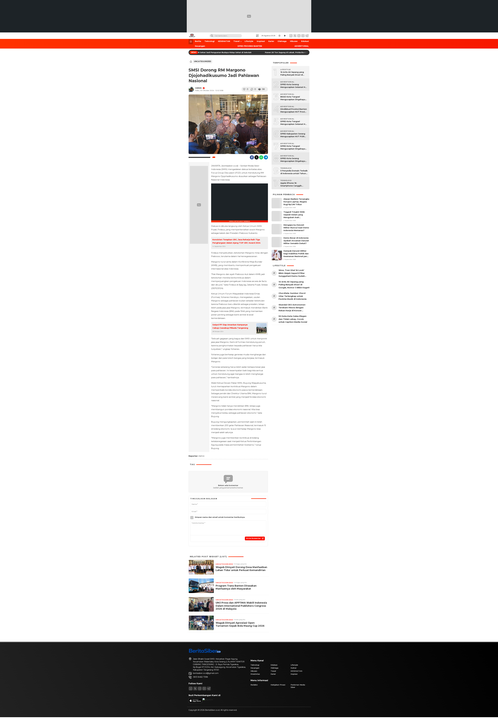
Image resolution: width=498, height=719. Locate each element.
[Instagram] (299, 35)
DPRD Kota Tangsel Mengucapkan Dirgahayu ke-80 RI (292, 147)
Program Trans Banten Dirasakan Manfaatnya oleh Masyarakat (236, 587)
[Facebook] (291, 35)
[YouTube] (303, 35)
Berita (198, 41)
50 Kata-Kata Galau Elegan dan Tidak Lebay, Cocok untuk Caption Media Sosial (293, 319)
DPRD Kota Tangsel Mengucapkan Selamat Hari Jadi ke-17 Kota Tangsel (294, 123)
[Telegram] (307, 35)
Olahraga (282, 41)
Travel (236, 41)
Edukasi (305, 41)
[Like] (244, 89)
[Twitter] (295, 35)
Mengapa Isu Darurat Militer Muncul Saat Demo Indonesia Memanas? (296, 228)
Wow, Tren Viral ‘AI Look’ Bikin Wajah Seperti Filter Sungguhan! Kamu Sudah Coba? (292, 273)
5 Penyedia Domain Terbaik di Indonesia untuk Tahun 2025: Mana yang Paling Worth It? (293, 172)
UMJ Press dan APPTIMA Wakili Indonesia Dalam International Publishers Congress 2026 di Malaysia (241, 605)
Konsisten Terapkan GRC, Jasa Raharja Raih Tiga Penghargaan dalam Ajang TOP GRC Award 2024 (236, 241)
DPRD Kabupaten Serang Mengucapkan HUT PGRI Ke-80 (292, 135)
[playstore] (208, 699)
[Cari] (212, 35)
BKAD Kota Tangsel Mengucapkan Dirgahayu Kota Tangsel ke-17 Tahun (293, 98)
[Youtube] (204, 688)
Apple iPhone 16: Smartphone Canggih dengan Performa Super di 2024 (293, 184)
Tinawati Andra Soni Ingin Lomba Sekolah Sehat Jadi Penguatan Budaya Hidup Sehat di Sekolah (199, 52)
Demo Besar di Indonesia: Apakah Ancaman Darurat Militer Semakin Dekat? (296, 241)
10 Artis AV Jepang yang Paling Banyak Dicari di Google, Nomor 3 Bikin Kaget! (292, 73)
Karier (271, 41)
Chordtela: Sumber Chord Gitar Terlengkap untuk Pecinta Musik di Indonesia (292, 296)
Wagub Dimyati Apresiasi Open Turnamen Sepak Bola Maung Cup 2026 (240, 624)
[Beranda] (191, 41)
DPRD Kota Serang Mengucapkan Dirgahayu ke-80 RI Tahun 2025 (292, 160)
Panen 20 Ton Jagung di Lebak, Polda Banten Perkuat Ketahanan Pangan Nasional (297, 52)
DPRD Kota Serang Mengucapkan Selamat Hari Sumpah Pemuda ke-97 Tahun (294, 86)
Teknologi (210, 41)
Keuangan (200, 46)
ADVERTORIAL (302, 46)
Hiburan (294, 41)
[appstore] (195, 702)
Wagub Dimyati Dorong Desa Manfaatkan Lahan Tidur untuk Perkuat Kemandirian (241, 569)
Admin (198, 88)
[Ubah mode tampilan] (279, 36)
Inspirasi (261, 41)
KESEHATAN (224, 41)
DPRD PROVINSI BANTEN (250, 46)
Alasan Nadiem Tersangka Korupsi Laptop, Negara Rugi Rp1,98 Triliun (296, 202)
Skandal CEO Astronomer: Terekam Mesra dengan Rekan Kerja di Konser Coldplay (292, 307)
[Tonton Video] (284, 35)
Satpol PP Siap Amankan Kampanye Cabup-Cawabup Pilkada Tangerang (230, 326)
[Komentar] (251, 89)
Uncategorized (202, 61)
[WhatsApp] (261, 157)
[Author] (191, 89)
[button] (258, 35)
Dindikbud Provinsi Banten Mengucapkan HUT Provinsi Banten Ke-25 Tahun (294, 110)
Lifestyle (249, 41)
